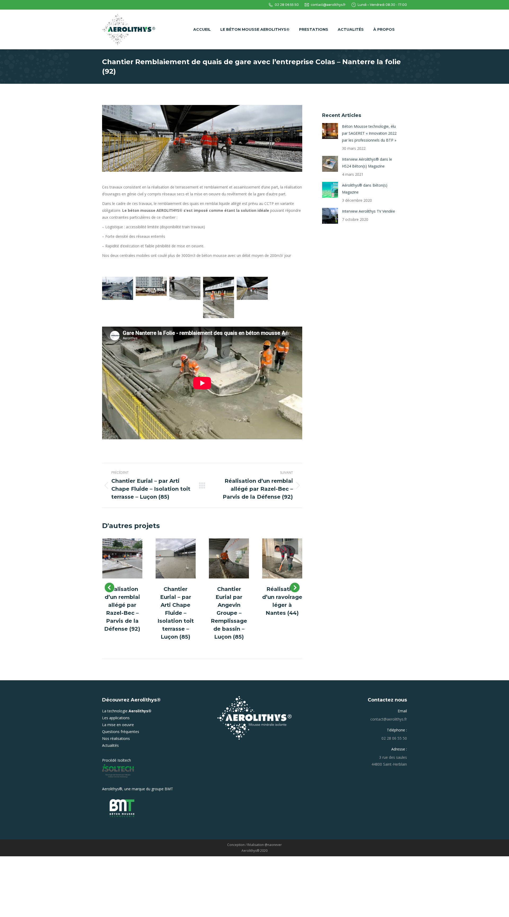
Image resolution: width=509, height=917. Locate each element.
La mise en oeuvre (118, 724)
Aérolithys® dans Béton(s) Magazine (364, 189)
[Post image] (122, 558)
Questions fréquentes (120, 731)
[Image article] (330, 131)
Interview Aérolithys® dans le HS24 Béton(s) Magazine (367, 163)
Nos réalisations (116, 738)
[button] (109, 587)
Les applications (116, 717)
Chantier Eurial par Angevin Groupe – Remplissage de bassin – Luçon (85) (229, 613)
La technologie (126, 710)
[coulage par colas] (218, 297)
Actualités (110, 745)
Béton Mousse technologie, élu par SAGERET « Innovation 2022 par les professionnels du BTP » (369, 133)
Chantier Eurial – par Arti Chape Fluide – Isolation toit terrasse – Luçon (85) (175, 613)
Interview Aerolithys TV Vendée (368, 211)
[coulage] (184, 288)
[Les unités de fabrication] (151, 286)
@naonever (273, 845)
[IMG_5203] (117, 288)
